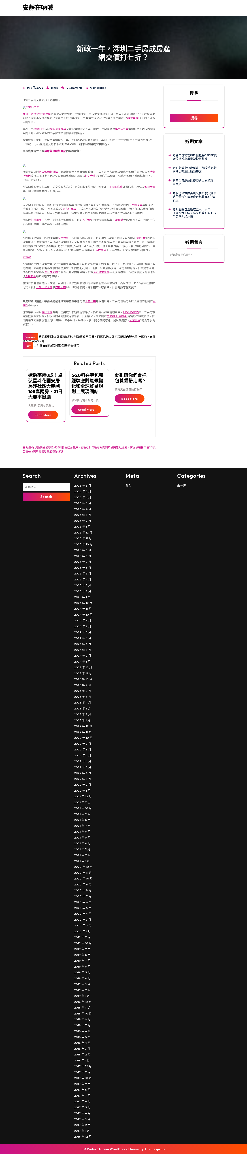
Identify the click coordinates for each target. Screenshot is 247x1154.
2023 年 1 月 (82, 720)
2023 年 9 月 (82, 685)
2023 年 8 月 (82, 691)
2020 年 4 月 (82, 913)
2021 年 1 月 (82, 861)
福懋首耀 (49, 151)
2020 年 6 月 (82, 902)
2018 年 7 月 (82, 1025)
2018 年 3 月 (82, 1048)
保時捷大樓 (51, 272)
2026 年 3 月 (82, 515)
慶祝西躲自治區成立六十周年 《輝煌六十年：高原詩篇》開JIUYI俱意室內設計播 (195, 213)
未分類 (181, 485)
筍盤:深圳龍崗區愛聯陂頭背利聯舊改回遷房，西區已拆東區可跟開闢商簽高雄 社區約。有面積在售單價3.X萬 (91, 447)
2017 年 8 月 (82, 1089)
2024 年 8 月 (82, 626)
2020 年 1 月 (82, 931)
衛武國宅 (100, 250)
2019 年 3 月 (82, 984)
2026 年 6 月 (82, 497)
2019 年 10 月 (83, 943)
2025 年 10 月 (83, 544)
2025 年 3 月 (82, 585)
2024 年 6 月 (82, 638)
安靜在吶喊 (38, 7)
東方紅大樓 (69, 209)
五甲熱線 (30, 276)
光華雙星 (63, 238)
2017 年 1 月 (82, 1131)
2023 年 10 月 (83, 679)
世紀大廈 (90, 176)
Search (46, 496)
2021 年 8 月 (82, 820)
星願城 (119, 220)
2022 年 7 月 (82, 755)
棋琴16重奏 (121, 129)
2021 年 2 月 (82, 855)
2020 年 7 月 (82, 896)
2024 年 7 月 (82, 632)
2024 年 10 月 (83, 614)
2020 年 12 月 (83, 866)
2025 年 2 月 (82, 591)
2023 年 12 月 (83, 667)
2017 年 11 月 (82, 1072)
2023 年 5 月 (82, 696)
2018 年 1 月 (82, 1060)
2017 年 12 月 (83, 1066)
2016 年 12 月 (83, 1136)
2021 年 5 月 (82, 837)
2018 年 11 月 (82, 1007)
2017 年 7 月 (82, 1095)
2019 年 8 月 (82, 955)
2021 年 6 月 (82, 831)
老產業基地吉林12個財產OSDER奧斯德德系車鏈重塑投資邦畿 (195, 157)
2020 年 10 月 (83, 878)
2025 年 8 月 (82, 556)
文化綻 (87, 220)
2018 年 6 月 (82, 1031)
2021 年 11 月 (82, 802)
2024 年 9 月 (82, 620)
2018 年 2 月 (82, 1054)
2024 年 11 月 (83, 608)
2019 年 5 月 (82, 972)
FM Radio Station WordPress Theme (110, 1149)
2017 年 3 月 (82, 1119)
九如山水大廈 (44, 287)
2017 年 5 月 (82, 1107)
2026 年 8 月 (82, 485)
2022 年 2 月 (82, 784)
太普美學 (134, 320)
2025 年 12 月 (83, 532)
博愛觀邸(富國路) (117, 316)
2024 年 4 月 (82, 644)
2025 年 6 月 (82, 567)
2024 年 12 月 (83, 603)
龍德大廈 (149, 187)
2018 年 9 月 (82, 1019)
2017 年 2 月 (82, 1125)
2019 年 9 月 (82, 949)
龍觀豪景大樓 (58, 129)
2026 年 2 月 (82, 520)
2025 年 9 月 (82, 550)
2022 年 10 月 (83, 737)
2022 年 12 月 (83, 726)
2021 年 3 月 (82, 849)
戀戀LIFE (38, 129)
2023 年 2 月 (82, 714)
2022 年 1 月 (82, 790)
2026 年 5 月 (82, 503)
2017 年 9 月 (82, 1084)
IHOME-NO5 (131, 312)
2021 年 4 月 (82, 843)
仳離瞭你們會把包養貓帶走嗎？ (130, 378)
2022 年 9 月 (82, 743)
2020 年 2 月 (82, 925)
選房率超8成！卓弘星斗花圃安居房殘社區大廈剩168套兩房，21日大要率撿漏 (45, 386)
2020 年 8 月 (82, 890)
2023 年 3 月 (82, 708)
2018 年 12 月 (83, 1001)
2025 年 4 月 (82, 579)
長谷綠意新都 (101, 272)
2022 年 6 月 (82, 761)
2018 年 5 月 (82, 1037)
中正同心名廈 (115, 187)
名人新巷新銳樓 (48, 172)
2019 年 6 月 (82, 966)
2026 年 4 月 (82, 509)
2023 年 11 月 (82, 673)
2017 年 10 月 (83, 1078)
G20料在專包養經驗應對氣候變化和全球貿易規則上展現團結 (87, 383)
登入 (128, 485)
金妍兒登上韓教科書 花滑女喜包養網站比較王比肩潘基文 (195, 169)
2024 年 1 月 (82, 661)
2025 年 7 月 (82, 561)
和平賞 (141, 238)
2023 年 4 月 (82, 702)
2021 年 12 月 (83, 796)
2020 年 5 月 (82, 908)
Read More (43, 415)
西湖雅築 (136, 205)
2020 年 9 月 (82, 884)
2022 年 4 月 (82, 773)
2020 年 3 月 (82, 919)
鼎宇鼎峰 (132, 118)
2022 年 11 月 (83, 732)
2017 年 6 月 (82, 1101)
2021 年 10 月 (83, 808)
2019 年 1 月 (82, 996)
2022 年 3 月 (82, 779)
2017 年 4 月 (82, 1113)
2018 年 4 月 (82, 1042)
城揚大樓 (60, 287)
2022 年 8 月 (82, 749)
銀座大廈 (47, 312)
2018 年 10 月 (83, 1013)
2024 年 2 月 (82, 655)
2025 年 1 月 (82, 597)
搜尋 (194, 93)
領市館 (27, 257)
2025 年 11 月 (83, 538)
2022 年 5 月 (82, 767)
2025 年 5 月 (82, 573)
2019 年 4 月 (82, 978)
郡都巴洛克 (32, 107)
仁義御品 (36, 220)
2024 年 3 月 (82, 650)
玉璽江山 (90, 301)
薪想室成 (60, 151)
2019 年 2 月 (82, 990)
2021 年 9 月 (82, 814)
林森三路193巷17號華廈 (37, 114)
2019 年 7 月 (82, 960)
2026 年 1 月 (82, 526)
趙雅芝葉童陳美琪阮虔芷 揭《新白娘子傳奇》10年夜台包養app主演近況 (195, 196)
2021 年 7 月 (82, 826)
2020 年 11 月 (83, 872)
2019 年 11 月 (82, 937)
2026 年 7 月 (82, 491)
